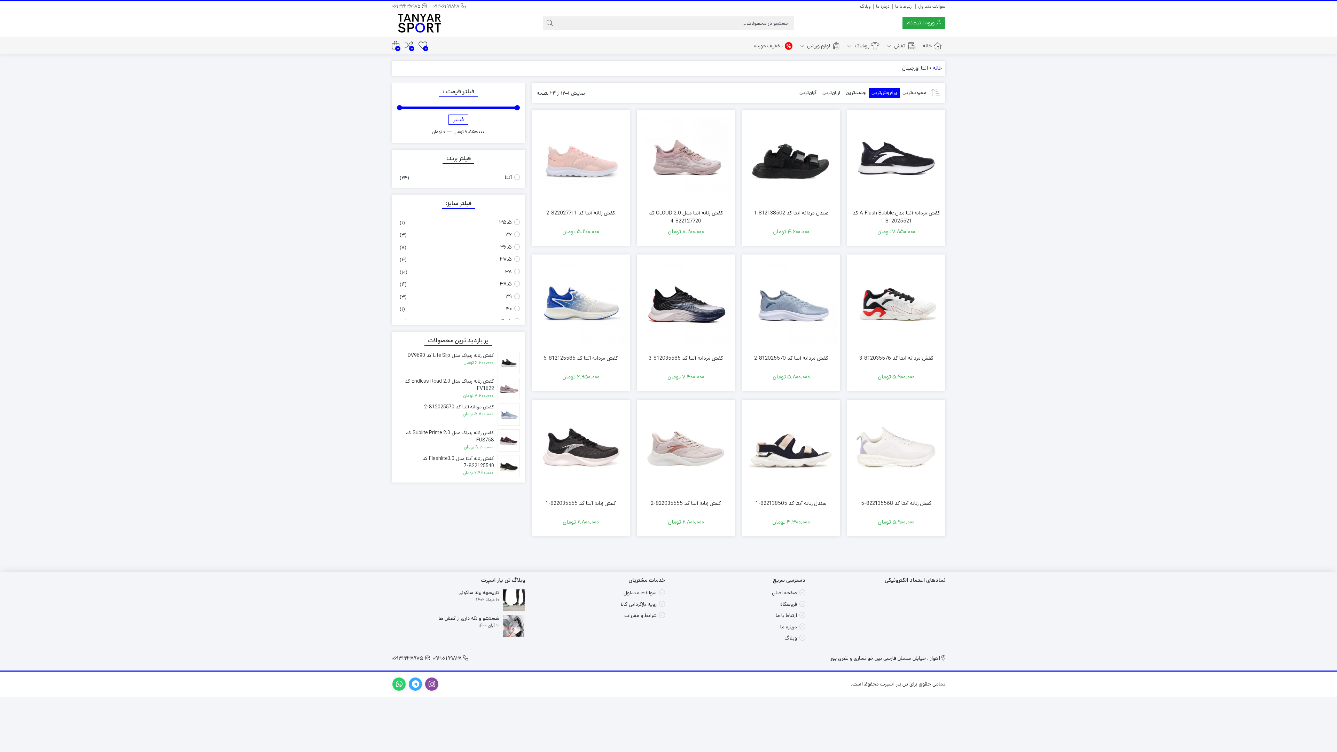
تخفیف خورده (768, 45)
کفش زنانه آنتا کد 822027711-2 (580, 213)
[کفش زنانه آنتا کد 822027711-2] (581, 158)
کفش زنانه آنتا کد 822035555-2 (686, 503)
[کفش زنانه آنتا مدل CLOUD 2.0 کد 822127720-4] (686, 158)
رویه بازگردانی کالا (638, 604)
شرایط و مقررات (640, 615)
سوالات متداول (931, 6)
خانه (927, 45)
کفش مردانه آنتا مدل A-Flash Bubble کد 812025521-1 (896, 217)
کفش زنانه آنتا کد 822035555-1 (581, 503)
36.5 (506, 247)
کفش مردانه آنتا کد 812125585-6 (581, 358)
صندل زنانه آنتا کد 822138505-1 (791, 503)
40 (509, 308)
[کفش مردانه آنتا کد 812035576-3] (896, 303)
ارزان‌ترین (831, 92)
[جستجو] (550, 23)
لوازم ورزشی (818, 45)
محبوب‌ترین (914, 92)
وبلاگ (865, 6)
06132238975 (407, 6)
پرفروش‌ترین (884, 92)
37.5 (506, 259)
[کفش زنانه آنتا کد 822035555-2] (686, 448)
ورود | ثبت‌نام (921, 22)
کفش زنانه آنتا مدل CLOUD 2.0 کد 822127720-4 (686, 217)
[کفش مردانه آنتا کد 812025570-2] (791, 303)
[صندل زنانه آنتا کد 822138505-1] (791, 448)
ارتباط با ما (904, 6)
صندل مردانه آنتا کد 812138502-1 (791, 213)
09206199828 (446, 6)
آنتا (508, 177)
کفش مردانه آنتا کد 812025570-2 (791, 358)
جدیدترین (856, 92)
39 (509, 296)
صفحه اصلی (784, 592)
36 (509, 234)
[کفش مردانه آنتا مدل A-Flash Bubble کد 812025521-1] (896, 158)
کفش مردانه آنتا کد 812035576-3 (896, 358)
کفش (899, 45)
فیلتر (458, 119)
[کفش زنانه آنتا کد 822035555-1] (581, 448)
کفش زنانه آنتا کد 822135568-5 (896, 503)
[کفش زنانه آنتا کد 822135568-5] (896, 448)
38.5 (506, 284)
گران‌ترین (808, 92)
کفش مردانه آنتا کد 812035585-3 (686, 358)
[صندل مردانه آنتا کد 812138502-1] (791, 158)
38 (508, 271)
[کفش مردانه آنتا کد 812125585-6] (581, 303)
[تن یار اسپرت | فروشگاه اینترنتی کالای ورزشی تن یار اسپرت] (419, 23)
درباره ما (883, 6)
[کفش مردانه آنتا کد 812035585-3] (686, 303)
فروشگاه (788, 604)
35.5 (505, 222)
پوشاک (861, 45)
